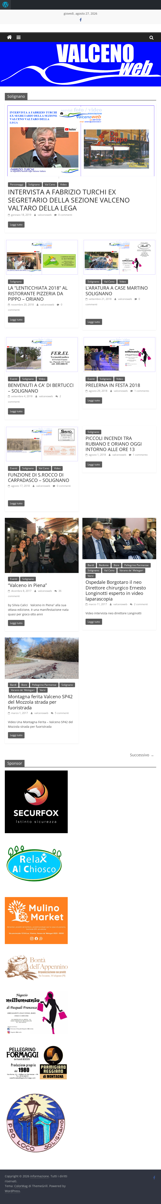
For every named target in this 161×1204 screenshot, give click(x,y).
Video (63, 184)
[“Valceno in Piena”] (42, 520)
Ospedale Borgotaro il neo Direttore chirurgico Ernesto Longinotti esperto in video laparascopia (116, 590)
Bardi (91, 565)
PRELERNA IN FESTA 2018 (113, 385)
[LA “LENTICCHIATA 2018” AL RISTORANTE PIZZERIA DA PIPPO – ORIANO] (42, 241)
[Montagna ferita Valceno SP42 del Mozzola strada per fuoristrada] (42, 640)
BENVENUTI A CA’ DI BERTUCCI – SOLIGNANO (41, 388)
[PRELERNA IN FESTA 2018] (119, 339)
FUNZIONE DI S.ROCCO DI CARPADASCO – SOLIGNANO (38, 477)
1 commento (141, 391)
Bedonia (104, 565)
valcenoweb (45, 215)
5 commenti (61, 713)
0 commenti (65, 215)
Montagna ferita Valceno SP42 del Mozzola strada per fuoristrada (40, 702)
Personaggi (16, 184)
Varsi (90, 576)
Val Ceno (50, 184)
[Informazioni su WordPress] (5, 5)
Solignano (34, 184)
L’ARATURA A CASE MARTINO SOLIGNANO (117, 290)
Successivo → (142, 754)
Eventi (13, 379)
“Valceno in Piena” (27, 585)
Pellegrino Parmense (136, 565)
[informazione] (9, 37)
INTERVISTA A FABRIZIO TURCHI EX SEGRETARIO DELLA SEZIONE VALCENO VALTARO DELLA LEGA (69, 199)
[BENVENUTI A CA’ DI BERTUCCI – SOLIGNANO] (42, 339)
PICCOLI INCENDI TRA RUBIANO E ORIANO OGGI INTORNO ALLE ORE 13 (114, 443)
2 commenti (140, 604)
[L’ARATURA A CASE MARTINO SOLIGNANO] (119, 241)
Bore (116, 565)
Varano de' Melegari (131, 570)
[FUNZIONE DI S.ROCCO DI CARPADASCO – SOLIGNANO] (42, 428)
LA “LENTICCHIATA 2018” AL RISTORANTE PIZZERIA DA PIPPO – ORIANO (38, 293)
